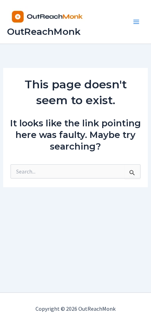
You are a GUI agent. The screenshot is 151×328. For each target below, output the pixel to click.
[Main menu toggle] (136, 22)
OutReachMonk (43, 31)
